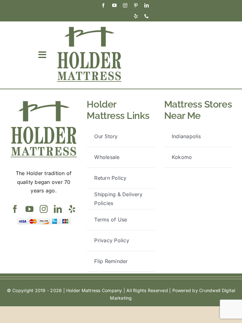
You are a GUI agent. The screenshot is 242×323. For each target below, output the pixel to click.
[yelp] (136, 16)
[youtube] (114, 5)
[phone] (146, 16)
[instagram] (125, 5)
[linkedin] (146, 5)
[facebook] (103, 5)
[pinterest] (136, 5)
